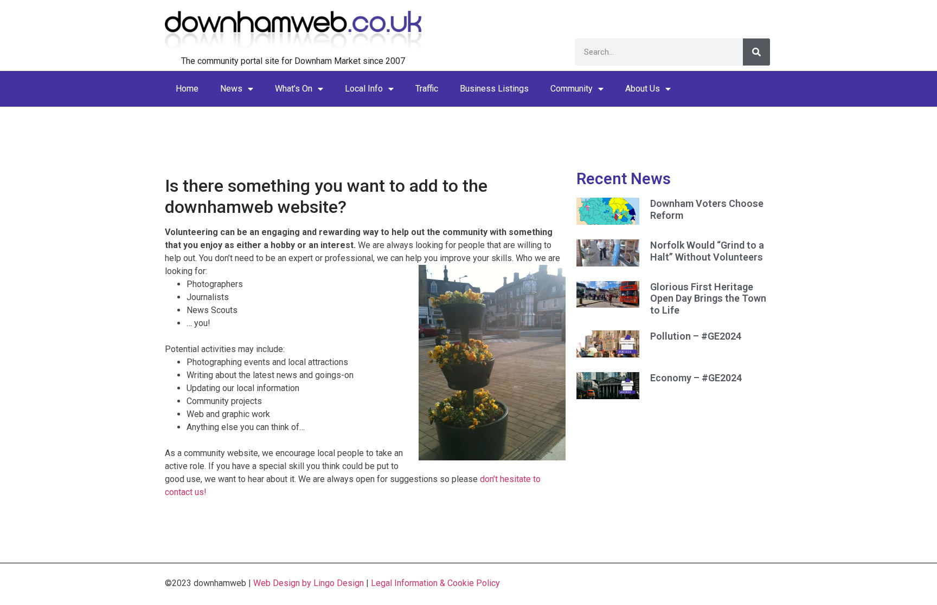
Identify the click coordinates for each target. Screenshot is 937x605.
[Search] (756, 52)
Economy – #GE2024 (696, 377)
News (231, 88)
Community (571, 88)
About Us (642, 88)
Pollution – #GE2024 (695, 336)
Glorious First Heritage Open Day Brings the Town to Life (708, 298)
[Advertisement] (468, 131)
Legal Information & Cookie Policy (435, 583)
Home (187, 88)
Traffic (426, 88)
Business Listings (494, 88)
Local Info (364, 88)
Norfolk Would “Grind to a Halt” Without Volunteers (707, 251)
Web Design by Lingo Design (308, 583)
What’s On (293, 88)
